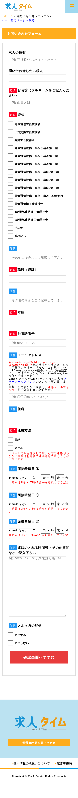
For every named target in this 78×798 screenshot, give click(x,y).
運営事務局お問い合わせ (39, 742)
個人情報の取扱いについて (32, 763)
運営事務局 (64, 763)
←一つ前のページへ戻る (18, 20)
